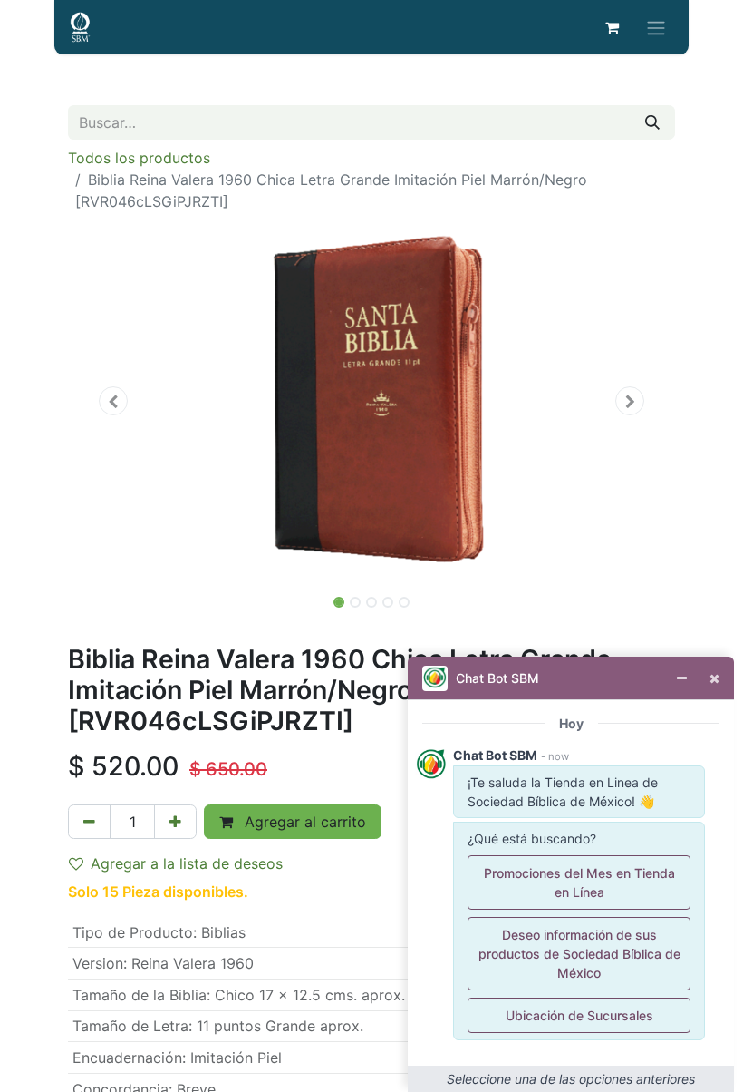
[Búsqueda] (652, 122)
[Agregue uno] (175, 821)
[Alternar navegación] (656, 27)
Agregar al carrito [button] (303, 822)
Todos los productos (139, 158)
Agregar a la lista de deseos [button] (187, 863)
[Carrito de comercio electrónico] (611, 27)
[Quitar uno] (89, 821)
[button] (113, 400)
